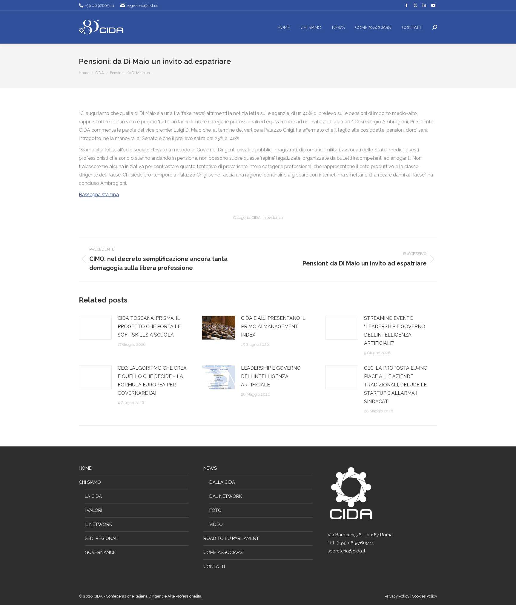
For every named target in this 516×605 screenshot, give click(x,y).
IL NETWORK (98, 524)
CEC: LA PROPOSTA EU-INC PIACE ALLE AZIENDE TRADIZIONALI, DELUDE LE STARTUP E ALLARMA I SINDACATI (395, 384)
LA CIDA (93, 496)
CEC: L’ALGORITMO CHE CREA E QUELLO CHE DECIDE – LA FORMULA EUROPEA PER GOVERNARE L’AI (152, 380)
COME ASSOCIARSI (223, 552)
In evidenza (272, 217)
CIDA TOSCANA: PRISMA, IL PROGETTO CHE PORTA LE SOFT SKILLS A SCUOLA (149, 326)
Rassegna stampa (99, 194)
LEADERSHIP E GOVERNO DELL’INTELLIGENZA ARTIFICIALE (271, 376)
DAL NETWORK (225, 496)
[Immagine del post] (95, 328)
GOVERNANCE (100, 552)
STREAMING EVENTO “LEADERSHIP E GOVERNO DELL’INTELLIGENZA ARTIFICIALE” (394, 330)
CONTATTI (214, 566)
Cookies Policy (424, 596)
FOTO (215, 510)
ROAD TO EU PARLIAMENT (231, 538)
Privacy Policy (397, 596)
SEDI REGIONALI (102, 538)
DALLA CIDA (222, 482)
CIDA (256, 217)
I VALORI (93, 510)
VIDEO (216, 524)
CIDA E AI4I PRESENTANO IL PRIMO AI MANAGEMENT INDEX (273, 326)
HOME (85, 468)
